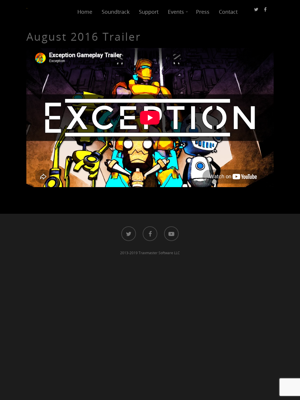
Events (176, 11)
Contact (228, 11)
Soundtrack (115, 11)
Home (84, 11)
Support (148, 11)
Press (202, 11)
